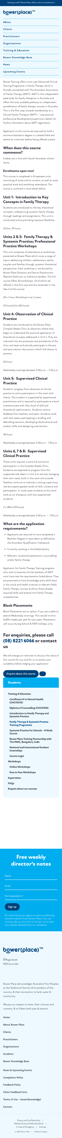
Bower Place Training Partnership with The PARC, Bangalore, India (31, 740)
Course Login (17, 756)
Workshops (14, 761)
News (6, 64)
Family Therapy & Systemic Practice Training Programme (29, 723)
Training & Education (16, 50)
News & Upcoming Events (17, 1070)
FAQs (11, 783)
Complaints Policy (13, 1077)
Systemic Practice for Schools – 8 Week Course (31, 732)
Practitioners (11, 36)
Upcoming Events (14, 71)
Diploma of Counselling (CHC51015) (29, 708)
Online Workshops (20, 767)
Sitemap (42, 1127)
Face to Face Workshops (23, 772)
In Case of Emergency (25, 1127)
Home (6, 1017)
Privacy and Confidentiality (28, 1120)
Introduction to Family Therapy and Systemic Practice (29, 715)
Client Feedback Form (15, 1092)
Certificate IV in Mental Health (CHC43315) (26, 701)
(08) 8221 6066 (18, 641)
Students (8, 1054)
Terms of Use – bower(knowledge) (22, 1099)
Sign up (12, 906)
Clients (7, 29)
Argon (45, 1132)
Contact (7, 1106)
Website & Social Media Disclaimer (29, 1123)
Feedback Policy (12, 1084)
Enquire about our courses (22, 788)
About (7, 22)
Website (37, 1132)
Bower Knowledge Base (17, 57)
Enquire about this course (21, 673)
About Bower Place (13, 1024)
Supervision (14, 778)
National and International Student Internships (29, 749)
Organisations (12, 43)
